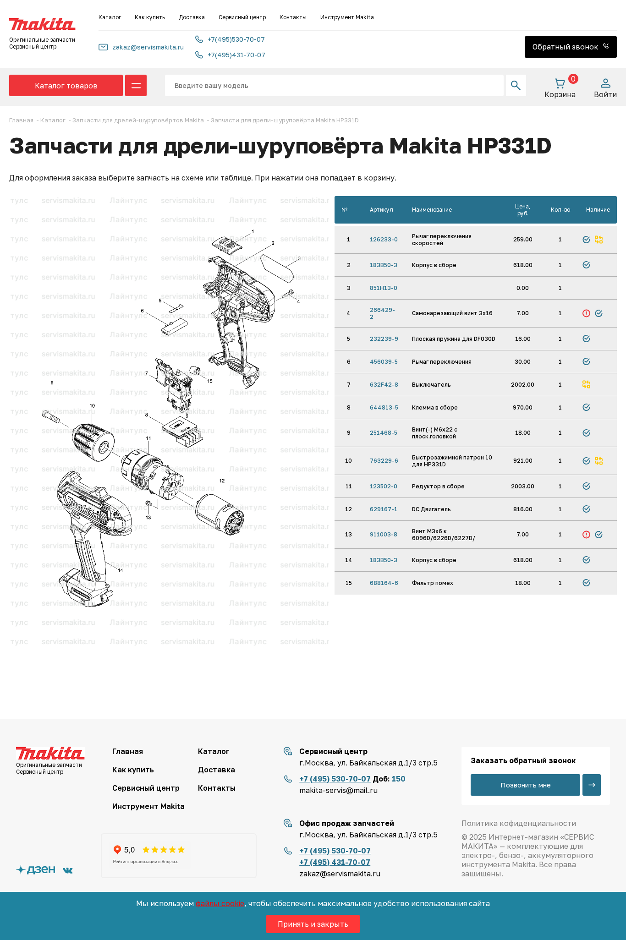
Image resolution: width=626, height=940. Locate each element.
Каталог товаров (66, 85)
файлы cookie (220, 903)
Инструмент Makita (347, 17)
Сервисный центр (242, 17)
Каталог (110, 17)
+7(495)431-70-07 (236, 55)
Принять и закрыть (313, 924)
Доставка (192, 17)
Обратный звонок (566, 46)
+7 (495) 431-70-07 (334, 862)
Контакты (293, 17)
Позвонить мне (525, 785)
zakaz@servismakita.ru (148, 47)
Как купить (150, 17)
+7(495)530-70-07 (236, 39)
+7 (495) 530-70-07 (335, 778)
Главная (127, 751)
